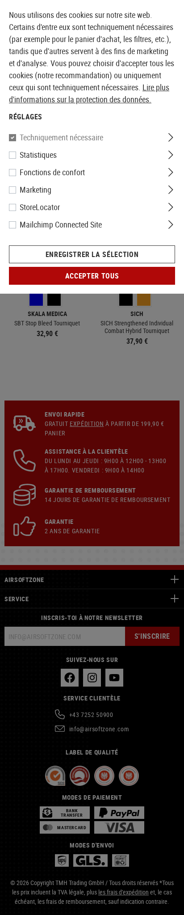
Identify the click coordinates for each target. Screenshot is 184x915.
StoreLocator (40, 207)
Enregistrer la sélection (92, 254)
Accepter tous (92, 276)
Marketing (35, 189)
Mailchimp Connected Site (61, 224)
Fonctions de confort (52, 172)
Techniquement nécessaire (61, 137)
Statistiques (38, 154)
